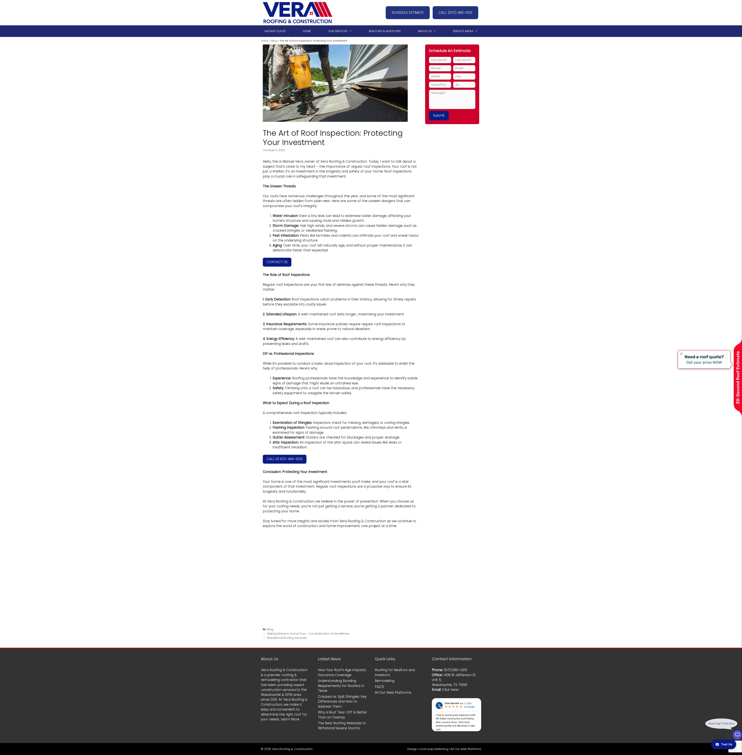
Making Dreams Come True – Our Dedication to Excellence (308, 634)
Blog (274, 41)
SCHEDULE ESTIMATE (408, 12)
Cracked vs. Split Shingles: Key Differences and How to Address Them (342, 701)
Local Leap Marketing (433, 749)
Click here (450, 689)
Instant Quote (275, 31)
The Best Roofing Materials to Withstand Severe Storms (342, 725)
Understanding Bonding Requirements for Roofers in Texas (341, 685)
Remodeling (384, 680)
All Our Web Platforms (393, 692)
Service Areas (463, 31)
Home (307, 31)
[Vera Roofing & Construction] (297, 12)
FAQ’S (379, 686)
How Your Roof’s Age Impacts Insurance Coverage (342, 672)
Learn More (290, 719)
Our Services (338, 31)
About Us (425, 31)
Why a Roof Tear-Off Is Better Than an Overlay (342, 715)
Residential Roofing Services (287, 638)
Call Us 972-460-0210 (285, 459)
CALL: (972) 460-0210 (455, 12)
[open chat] (737, 735)
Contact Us (277, 262)
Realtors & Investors (385, 31)
